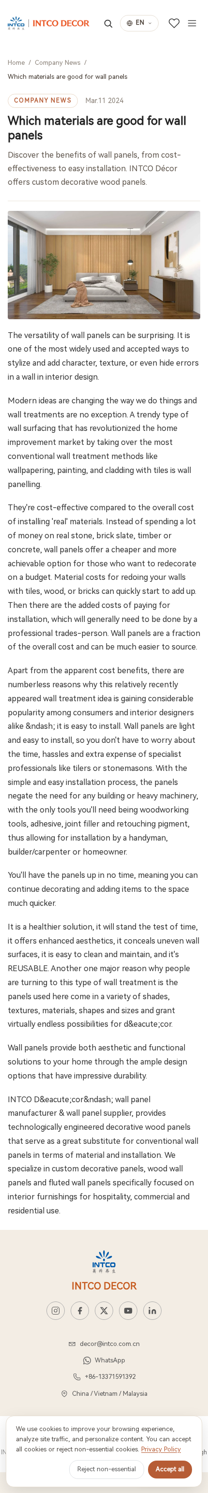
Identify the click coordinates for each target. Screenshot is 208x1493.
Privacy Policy (161, 1449)
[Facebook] (80, 1310)
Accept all (170, 1469)
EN (140, 22)
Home (16, 62)
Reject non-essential (106, 1469)
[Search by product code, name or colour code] (108, 23)
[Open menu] (192, 23)
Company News (57, 62)
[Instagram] (55, 1310)
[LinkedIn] (152, 1310)
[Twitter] (104, 1310)
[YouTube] (128, 1310)
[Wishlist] (174, 23)
